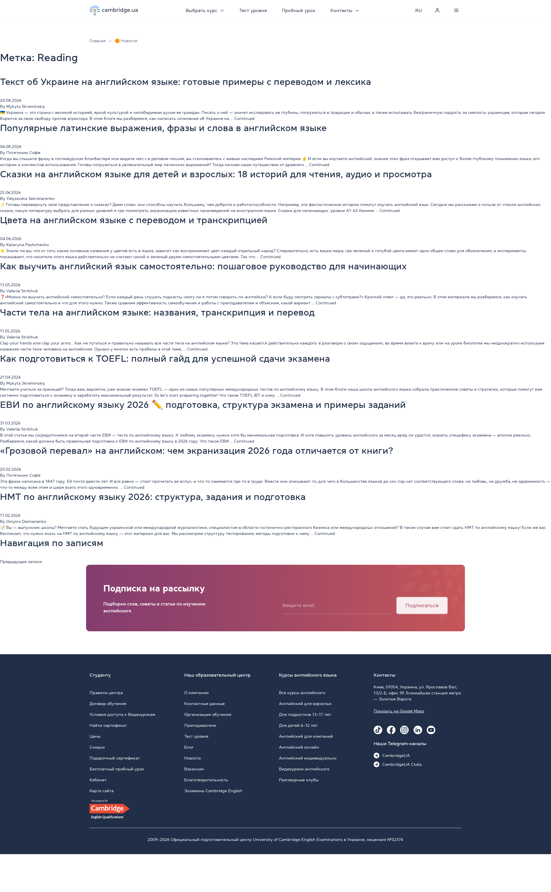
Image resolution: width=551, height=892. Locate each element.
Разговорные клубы (299, 780)
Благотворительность (206, 780)
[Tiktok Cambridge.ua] (378, 730)
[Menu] (456, 10)
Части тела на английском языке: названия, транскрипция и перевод (157, 312)
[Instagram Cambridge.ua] (404, 730)
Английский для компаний (306, 736)
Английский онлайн (299, 747)
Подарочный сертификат (115, 758)
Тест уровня (253, 10)
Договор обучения (108, 704)
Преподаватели (200, 725)
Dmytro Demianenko (26, 521)
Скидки (97, 747)
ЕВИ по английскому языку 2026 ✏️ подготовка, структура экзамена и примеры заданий (203, 404)
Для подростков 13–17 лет (305, 714)
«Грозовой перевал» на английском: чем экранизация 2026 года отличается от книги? (196, 450)
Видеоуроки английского (304, 769)
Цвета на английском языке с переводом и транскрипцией (133, 220)
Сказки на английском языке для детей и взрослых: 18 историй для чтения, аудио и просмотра (216, 174)
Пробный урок (298, 10)
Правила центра (106, 693)
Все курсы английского (302, 693)
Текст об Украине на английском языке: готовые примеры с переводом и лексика (185, 81)
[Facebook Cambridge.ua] (391, 730)
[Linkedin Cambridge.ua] (418, 730)
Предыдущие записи (21, 562)
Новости (192, 758)
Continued (244, 118)
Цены (95, 736)
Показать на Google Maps (399, 711)
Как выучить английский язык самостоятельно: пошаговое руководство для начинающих (203, 266)
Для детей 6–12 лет (298, 725)
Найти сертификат (108, 725)
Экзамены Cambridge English (213, 791)
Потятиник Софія (23, 153)
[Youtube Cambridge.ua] (431, 730)
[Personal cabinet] (437, 10)
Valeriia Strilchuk (22, 291)
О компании (196, 693)
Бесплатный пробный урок (117, 769)
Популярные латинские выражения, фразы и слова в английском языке (163, 128)
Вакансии (194, 769)
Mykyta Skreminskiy (25, 106)
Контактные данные (204, 704)
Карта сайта (102, 791)
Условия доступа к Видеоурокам (122, 714)
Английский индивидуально (307, 758)
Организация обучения (207, 714)
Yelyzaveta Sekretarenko (30, 198)
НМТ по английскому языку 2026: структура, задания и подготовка (153, 496)
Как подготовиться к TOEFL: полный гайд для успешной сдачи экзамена (165, 358)
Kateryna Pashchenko (27, 245)
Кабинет (98, 780)
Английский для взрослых (305, 704)
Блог (189, 747)
